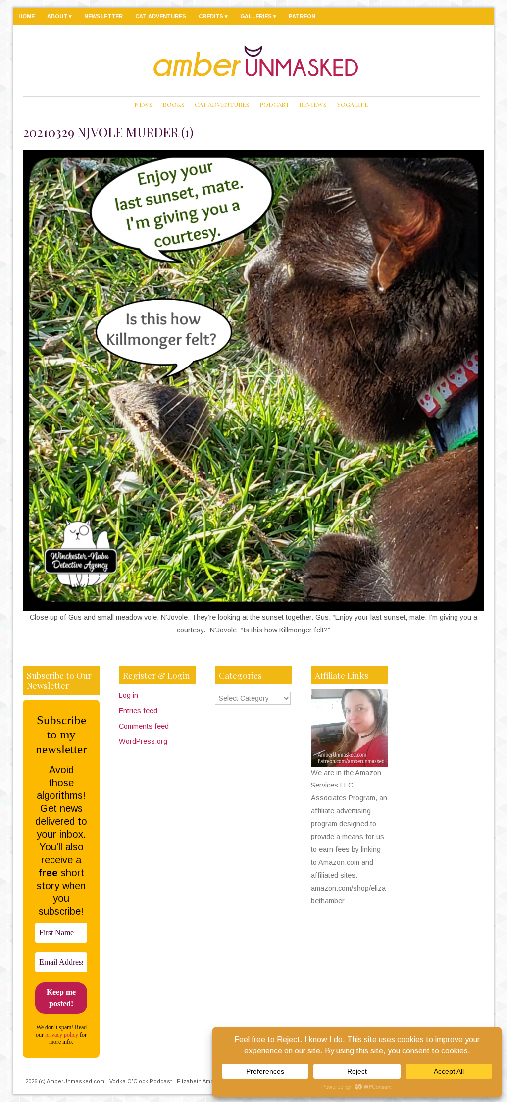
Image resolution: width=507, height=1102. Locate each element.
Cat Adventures (160, 16)
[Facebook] (470, 15)
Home (26, 16)
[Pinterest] (460, 15)
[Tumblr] (429, 15)
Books (173, 104)
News (143, 104)
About (57, 16)
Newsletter (103, 16)
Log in (128, 695)
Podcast (274, 104)
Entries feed (138, 711)
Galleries (256, 16)
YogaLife (352, 104)
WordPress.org (143, 741)
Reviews (313, 104)
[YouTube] (449, 15)
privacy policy (61, 1034)
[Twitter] (481, 15)
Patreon (302, 16)
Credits (211, 16)
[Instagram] (438, 15)
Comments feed (144, 726)
